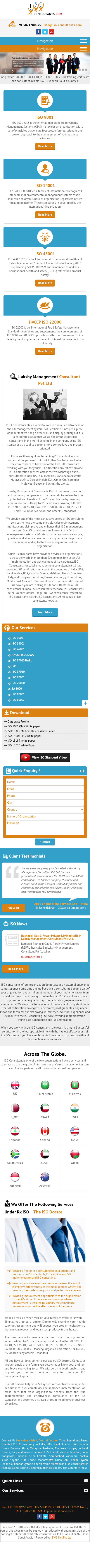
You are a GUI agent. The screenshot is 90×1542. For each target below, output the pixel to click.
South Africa (15, 1163)
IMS (14, 666)
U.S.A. (75, 1140)
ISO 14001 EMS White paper (24, 736)
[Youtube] (51, 33)
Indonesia (15, 1186)
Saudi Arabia (45, 1094)
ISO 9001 (45, 117)
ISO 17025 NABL (22, 660)
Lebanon (15, 1140)
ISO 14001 (45, 185)
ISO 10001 (18, 694)
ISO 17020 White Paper (21, 745)
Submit (45, 842)
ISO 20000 (18, 683)
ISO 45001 (45, 254)
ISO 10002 (18, 700)
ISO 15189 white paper (21, 741)
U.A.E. (44, 1163)
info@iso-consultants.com (62, 25)
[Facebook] (38, 33)
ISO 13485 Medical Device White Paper (31, 731)
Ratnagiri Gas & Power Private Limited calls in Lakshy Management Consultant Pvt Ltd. (51, 953)
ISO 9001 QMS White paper (24, 726)
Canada (45, 1140)
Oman (75, 1163)
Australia (44, 1186)
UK (15, 1094)
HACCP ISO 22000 (45, 322)
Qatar (15, 1117)
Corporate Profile (18, 721)
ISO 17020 (18, 672)
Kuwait (45, 1117)
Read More (45, 146)
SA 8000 (17, 688)
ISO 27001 (18, 677)
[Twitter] (45, 33)
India (75, 1117)
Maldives (75, 1094)
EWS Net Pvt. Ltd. (61, 1537)
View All (13, 908)
